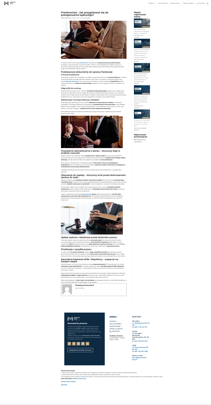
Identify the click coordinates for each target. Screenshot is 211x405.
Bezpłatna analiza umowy (80, 350)
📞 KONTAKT (200, 3)
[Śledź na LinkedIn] (74, 343)
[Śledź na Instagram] (78, 343)
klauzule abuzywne (72, 81)
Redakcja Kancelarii (76, 18)
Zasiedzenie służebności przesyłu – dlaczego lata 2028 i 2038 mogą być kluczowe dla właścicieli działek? (141, 100)
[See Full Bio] (85, 288)
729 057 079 (143, 341)
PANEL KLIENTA (188, 3)
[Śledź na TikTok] (87, 343)
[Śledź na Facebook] (69, 343)
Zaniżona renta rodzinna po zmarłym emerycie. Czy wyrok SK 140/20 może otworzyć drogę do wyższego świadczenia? (142, 53)
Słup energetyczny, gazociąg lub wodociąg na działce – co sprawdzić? (141, 31)
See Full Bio (79, 288)
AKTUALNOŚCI (163, 3)
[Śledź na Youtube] (83, 343)
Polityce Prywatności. (79, 378)
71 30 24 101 (142, 327)
